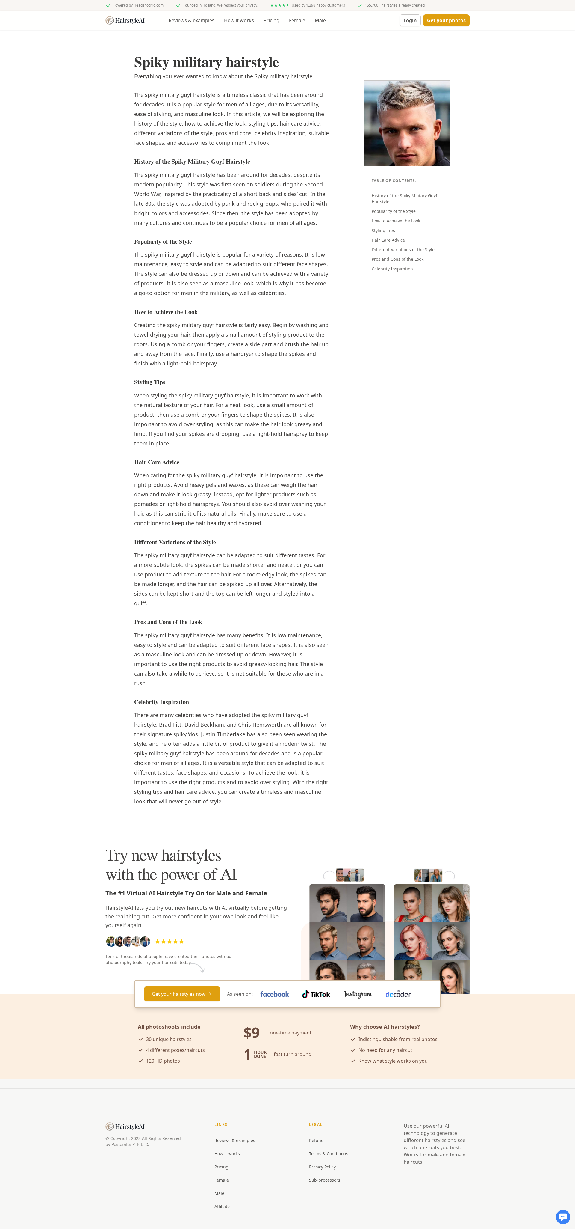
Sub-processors (324, 1180)
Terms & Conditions (328, 1153)
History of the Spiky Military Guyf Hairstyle (404, 198)
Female (297, 20)
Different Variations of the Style (403, 249)
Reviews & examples (191, 20)
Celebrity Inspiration (392, 269)
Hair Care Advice (388, 240)
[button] (446, 20)
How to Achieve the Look (396, 221)
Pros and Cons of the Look (397, 259)
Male (320, 20)
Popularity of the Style (394, 211)
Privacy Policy (322, 1167)
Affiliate (222, 1206)
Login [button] (410, 20)
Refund (316, 1140)
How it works (239, 20)
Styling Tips (383, 230)
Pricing (271, 20)
